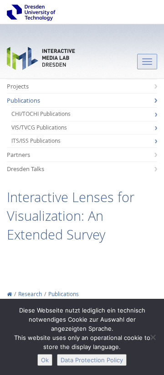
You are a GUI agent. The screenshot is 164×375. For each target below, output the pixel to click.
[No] (152, 337)
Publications (23, 100)
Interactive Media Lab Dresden (41, 60)
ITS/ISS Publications (36, 140)
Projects (18, 86)
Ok (45, 360)
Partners (18, 155)
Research (30, 294)
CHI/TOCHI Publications (41, 113)
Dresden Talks (25, 169)
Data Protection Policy (92, 360)
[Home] (9, 294)
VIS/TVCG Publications (39, 127)
